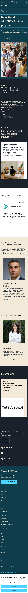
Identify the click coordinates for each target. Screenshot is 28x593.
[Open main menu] (2, 2)
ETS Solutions (4, 521)
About (2, 494)
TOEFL (2, 531)
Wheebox (3, 560)
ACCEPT (14, 590)
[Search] (26, 567)
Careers (3, 500)
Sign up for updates (9, 481)
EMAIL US (5, 38)
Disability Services (5, 503)
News (2, 506)
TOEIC (2, 534)
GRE (2, 536)
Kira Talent (4, 555)
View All (3, 542)
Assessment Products (6, 518)
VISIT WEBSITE (8, 222)
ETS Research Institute (7, 524)
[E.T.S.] (14, 2)
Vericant (3, 558)
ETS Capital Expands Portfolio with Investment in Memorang (13, 385)
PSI (2, 549)
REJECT (14, 586)
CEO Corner (4, 508)
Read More (5, 299)
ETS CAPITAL (4, 5)
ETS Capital (4, 511)
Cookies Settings (14, 582)
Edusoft (3, 552)
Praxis (2, 539)
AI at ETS (3, 497)
